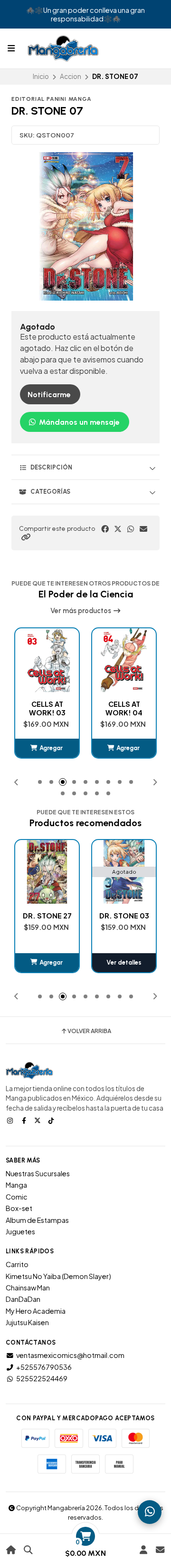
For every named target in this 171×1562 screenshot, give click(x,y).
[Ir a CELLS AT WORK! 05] (124, 660)
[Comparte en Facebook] (105, 529)
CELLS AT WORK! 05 (124, 708)
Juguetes (20, 1231)
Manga (16, 1184)
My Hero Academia (36, 1311)
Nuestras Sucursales (38, 1173)
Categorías (50, 491)
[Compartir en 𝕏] (118, 529)
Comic (17, 1196)
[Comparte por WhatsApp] (130, 529)
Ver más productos (81, 610)
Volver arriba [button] (89, 1031)
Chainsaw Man (28, 1287)
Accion (70, 76)
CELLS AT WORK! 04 (47, 708)
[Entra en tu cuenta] (143, 1549)
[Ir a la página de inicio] (11, 1549)
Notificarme (49, 394)
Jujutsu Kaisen (27, 1322)
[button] (25, 537)
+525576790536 (44, 1367)
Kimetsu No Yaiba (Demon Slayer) (58, 1276)
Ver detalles (47, 962)
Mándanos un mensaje (78, 422)
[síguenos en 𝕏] (38, 1120)
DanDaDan (23, 1299)
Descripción (51, 467)
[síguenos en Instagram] (11, 1120)
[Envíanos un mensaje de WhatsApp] (150, 1512)
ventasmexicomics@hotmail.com (70, 1355)
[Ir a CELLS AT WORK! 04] (47, 660)
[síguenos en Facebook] (24, 1120)
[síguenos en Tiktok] (52, 1120)
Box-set (19, 1208)
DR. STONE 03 (47, 915)
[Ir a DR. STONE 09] (124, 872)
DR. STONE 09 (124, 915)
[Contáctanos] (159, 1549)
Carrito (17, 1264)
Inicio (41, 76)
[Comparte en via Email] (143, 529)
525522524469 (41, 1378)
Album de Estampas (37, 1220)
